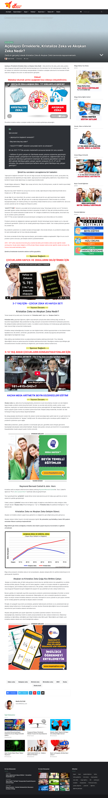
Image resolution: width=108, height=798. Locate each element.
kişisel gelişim (94, 777)
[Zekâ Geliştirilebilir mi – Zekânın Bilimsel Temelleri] (37, 745)
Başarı (25, 11)
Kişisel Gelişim (17, 11)
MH (58, 682)
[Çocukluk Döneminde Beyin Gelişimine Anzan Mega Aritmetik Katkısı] (15, 724)
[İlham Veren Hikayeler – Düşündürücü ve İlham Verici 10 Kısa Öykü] (65, 775)
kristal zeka (35, 682)
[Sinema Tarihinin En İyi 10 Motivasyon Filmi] (65, 788)
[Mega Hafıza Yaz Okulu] (88, 80)
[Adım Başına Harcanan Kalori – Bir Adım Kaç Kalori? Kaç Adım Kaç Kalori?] (54, 775)
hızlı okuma (86, 777)
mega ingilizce (83, 780)
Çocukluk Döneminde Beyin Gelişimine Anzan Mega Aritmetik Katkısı (14, 733)
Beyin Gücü (41, 11)
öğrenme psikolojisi (77, 788)
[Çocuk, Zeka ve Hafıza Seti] (88, 140)
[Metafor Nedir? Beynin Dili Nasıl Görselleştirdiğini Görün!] (60, 724)
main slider (75, 780)
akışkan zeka (23, 682)
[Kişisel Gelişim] (13, 4)
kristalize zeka (48, 682)
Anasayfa (8, 17)
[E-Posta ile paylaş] (42, 693)
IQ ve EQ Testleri (16, 17)
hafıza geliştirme (77, 777)
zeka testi (38, 685)
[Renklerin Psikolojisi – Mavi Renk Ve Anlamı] (43, 788)
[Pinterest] (34, 693)
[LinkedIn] (30, 693)
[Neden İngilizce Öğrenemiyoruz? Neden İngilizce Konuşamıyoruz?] (54, 788)
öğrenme (93, 785)
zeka (65, 682)
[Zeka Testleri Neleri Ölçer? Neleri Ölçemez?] (15, 745)
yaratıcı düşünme (77, 785)
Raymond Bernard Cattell (46, 489)
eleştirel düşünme (87, 774)
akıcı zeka (12, 682)
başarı (74, 774)
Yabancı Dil (50, 11)
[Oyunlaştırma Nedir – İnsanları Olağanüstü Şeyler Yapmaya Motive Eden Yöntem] (43, 782)
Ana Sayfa (8, 11)
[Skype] (38, 693)
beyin (79, 774)
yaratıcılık (86, 785)
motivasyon (96, 780)
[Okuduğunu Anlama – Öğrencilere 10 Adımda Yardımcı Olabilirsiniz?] (65, 782)
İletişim (58, 11)
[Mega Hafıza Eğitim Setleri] (88, 111)
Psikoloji (33, 11)
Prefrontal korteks (92, 782)
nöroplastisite (83, 782)
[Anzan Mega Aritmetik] (88, 169)
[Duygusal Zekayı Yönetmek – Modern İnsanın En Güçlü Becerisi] (37, 724)
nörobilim (75, 782)
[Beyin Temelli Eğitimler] (88, 197)
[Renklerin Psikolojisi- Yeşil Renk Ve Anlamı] (54, 782)
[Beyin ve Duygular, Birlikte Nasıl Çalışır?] (60, 745)
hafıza (95, 774)
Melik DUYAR (11, 58)
